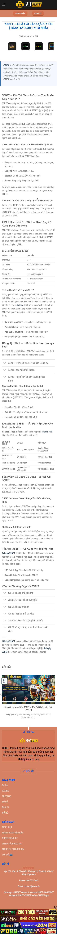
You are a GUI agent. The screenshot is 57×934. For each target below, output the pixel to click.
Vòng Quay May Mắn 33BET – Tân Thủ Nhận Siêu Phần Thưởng (28, 708)
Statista (19, 305)
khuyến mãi (47, 431)
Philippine (23, 759)
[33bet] (28, 5)
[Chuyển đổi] (4, 363)
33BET (6, 65)
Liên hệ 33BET (8, 641)
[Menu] (3, 4)
